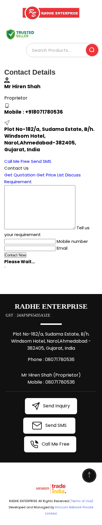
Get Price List (50, 175)
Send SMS (41, 161)
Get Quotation (19, 175)
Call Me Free (17, 161)
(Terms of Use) (81, 501)
